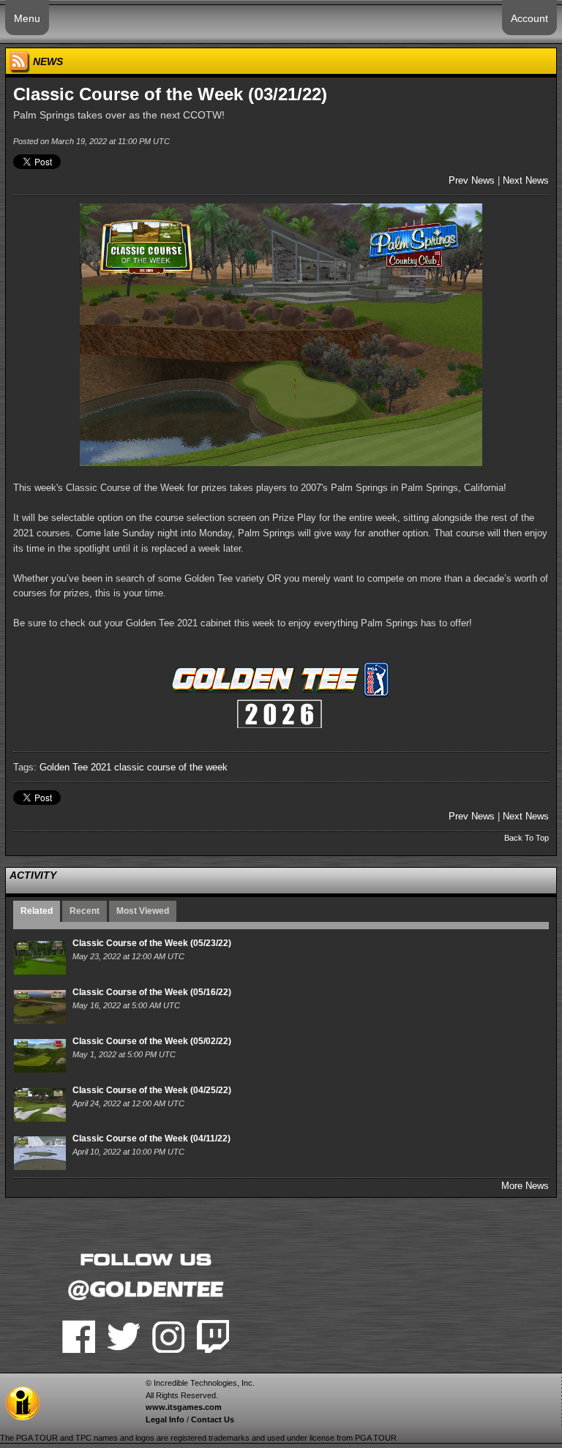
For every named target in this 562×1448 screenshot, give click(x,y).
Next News (526, 180)
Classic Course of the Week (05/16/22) (151, 992)
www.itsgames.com (184, 1407)
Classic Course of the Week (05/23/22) (151, 943)
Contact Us (212, 1419)
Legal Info (165, 1419)
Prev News (472, 180)
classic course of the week (171, 767)
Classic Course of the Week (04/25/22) (151, 1090)
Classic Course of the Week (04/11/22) (151, 1138)
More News (525, 1185)
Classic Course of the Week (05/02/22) (151, 1041)
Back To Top (526, 837)
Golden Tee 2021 (75, 767)
